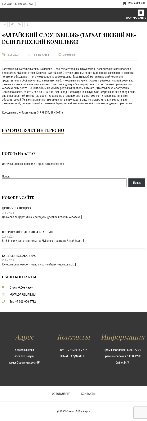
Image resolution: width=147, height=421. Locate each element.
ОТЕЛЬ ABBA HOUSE (12, 14)
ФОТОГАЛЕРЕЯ (61, 394)
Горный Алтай (41, 54)
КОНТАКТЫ (88, 394)
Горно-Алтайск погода (50, 164)
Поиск (6, 176)
